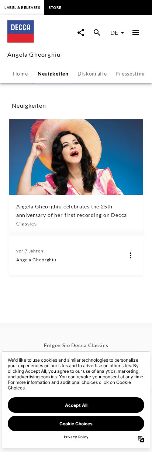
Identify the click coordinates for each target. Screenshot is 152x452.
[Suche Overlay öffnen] (97, 32)
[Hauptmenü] (135, 32)
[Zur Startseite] (40, 40)
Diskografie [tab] (92, 73)
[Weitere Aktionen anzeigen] (130, 255)
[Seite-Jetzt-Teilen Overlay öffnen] (80, 32)
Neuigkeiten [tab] (53, 73)
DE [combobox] (114, 32)
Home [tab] (20, 73)
